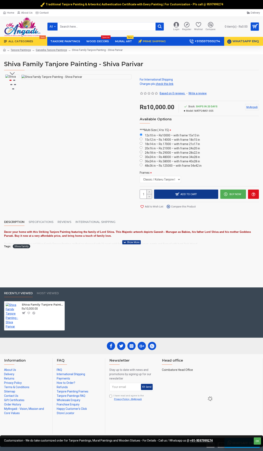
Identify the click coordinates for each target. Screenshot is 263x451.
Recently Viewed (18, 293)
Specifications (41, 222)
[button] (12, 73)
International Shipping (95, 222)
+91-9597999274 (201, 440)
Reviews (64, 222)
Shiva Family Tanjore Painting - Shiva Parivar (42, 304)
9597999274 (215, 4)
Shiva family (21, 246)
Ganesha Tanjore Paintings (51, 50)
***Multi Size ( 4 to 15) (154, 130)
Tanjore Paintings (21, 50)
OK (257, 441)
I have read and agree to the (128, 397)
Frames (145, 172)
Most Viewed (48, 293)
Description (14, 222)
